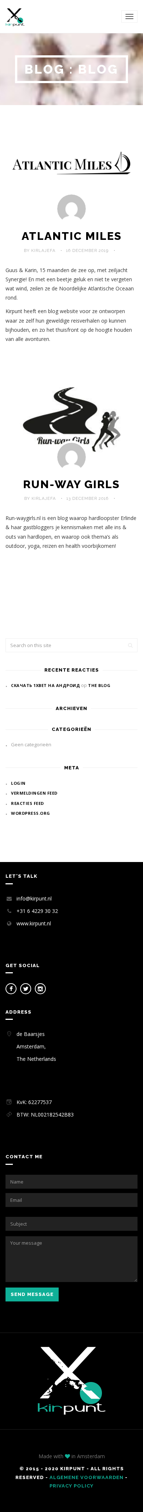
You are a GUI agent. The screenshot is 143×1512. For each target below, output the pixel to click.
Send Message (32, 1294)
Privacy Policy (72, 1486)
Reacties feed (27, 803)
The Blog (99, 685)
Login (18, 783)
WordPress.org (30, 813)
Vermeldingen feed (34, 793)
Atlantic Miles (72, 236)
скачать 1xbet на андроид (45, 685)
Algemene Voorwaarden (87, 1477)
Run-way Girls (71, 484)
